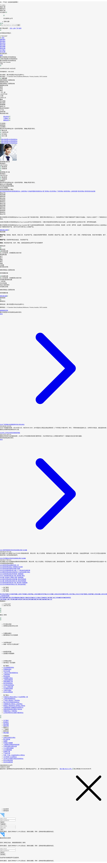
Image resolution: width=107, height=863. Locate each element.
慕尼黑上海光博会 (69, 594)
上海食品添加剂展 (59, 594)
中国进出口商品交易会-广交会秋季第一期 (15, 697)
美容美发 (30, 597)
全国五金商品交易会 (9, 737)
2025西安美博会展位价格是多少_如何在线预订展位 (15, 572)
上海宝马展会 (7, 690)
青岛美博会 (81, 191)
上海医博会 (30, 594)
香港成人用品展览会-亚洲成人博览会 (14, 705)
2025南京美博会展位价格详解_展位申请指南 (13, 579)
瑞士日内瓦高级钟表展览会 (11, 702)
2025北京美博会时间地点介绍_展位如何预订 (13, 584)
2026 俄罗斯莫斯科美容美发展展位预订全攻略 (13, 550)
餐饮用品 (20, 597)
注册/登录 (3, 824)
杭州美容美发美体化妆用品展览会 (10, 191)
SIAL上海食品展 (8, 686)
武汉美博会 (52, 191)
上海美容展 (74, 191)
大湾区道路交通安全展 (10, 746)
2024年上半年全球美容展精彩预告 (10, 432)
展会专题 (2, 44)
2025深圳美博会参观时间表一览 (9, 565)
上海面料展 (90, 594)
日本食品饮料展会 (8, 685)
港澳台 (5, 599)
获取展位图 (3, 296)
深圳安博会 (43, 594)
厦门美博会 (45, 191)
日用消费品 (14, 597)
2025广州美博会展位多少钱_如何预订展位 (12, 575)
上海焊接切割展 (4, 596)
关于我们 (2, 50)
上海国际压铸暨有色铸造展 (11, 744)
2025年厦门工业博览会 (10, 757)
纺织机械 (63, 597)
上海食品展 (97, 594)
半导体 (42, 597)
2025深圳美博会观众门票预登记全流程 (11, 567)
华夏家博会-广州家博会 (10, 711)
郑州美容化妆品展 (90, 191)
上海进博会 (6, 674)
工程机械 (57, 597)
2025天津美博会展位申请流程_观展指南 (11, 574)
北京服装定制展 (8, 688)
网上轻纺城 (6, 739)
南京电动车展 (4, 594)
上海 (14, 28)
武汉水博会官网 (8, 760)
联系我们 (6, 722)
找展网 (5, 741)
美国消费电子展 (8, 681)
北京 (11, 28)
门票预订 (6, 118)
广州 (17, 28)
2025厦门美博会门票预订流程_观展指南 (11, 577)
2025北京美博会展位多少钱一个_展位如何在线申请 (15, 570)
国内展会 (2, 41)
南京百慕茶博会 (8, 683)
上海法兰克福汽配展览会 (10, 672)
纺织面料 (2, 597)
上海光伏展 (103, 594)
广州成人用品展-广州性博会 (11, 700)
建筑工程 (46, 597)
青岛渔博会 (6, 676)
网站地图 (6, 732)
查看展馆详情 (4, 310)
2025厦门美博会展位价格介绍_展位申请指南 (13, 581)
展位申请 (6, 116)
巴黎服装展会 (7, 669)
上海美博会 (23, 191)
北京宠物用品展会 (8, 667)
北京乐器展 (50, 594)
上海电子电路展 (22, 594)
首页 (3, 37)
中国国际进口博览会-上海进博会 (12, 704)
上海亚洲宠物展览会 (9, 698)
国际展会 (2, 39)
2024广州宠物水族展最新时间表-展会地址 (12, 424)
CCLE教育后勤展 (8, 748)
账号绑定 (3, 854)
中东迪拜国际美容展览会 (34, 191)
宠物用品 (68, 597)
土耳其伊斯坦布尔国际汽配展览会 (13, 712)
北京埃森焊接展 (12, 594)
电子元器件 (36, 597)
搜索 (18, 25)
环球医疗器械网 (8, 743)
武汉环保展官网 (8, 762)
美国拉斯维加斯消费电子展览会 (12, 709)
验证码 (2, 822)
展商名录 (6, 120)
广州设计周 (6, 753)
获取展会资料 (4, 230)
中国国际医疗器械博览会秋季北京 (13, 707)
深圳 (20, 28)
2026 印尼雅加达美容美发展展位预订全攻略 (13, 558)
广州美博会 (60, 191)
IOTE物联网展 (7, 750)
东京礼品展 (6, 671)
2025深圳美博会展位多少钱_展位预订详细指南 (13, 582)
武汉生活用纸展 (8, 692)
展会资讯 (2, 43)
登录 (2, 829)
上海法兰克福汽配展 (81, 594)
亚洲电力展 (6, 751)
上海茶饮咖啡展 (8, 679)
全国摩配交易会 (8, 678)
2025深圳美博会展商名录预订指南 (10, 568)
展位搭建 (2, 46)
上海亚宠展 (36, 594)
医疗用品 (25, 597)
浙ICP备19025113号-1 (66, 769)
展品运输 (2, 48)
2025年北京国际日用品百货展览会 (13, 758)
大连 (50, 599)
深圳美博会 (67, 191)
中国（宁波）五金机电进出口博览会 (14, 755)
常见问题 (2, 51)
